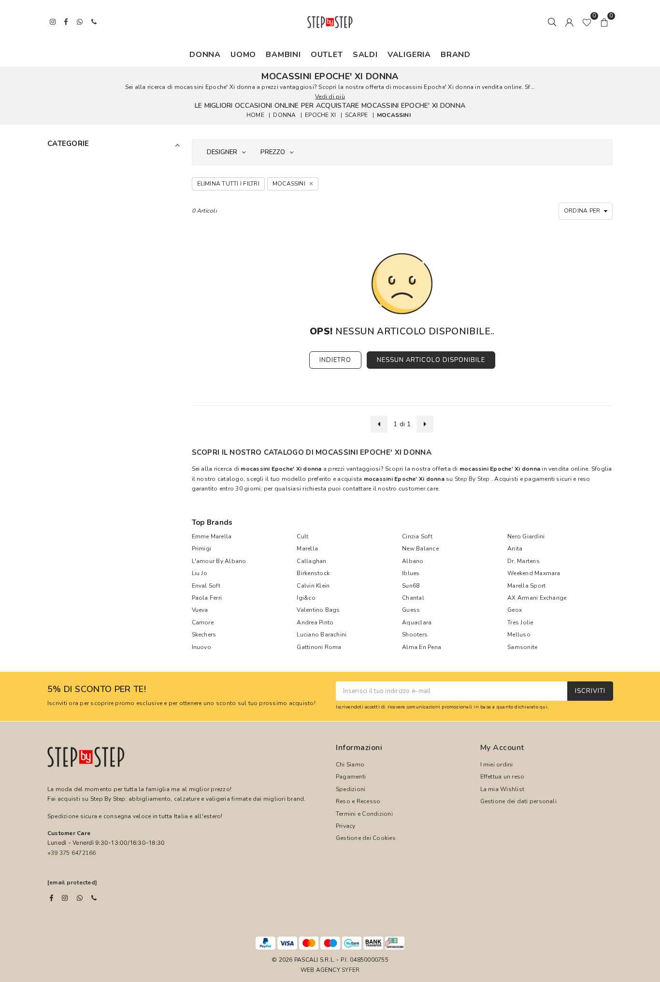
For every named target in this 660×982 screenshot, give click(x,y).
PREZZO (272, 152)
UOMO (243, 54)
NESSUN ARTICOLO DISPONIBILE (431, 360)
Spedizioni (350, 789)
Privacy (346, 826)
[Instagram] (64, 898)
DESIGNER (222, 152)
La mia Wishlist (502, 789)
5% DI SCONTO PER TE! (96, 689)
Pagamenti (351, 776)
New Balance (420, 548)
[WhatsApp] (79, 898)
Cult (302, 536)
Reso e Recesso (358, 801)
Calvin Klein (313, 586)
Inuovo (201, 647)
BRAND (456, 54)
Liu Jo (199, 573)
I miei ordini (496, 764)
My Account (502, 747)
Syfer (350, 970)
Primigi (202, 548)
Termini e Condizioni (364, 814)
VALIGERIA (409, 54)
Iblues (410, 573)
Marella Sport (526, 586)
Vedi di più (330, 97)
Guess (411, 610)
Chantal (413, 598)
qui (543, 706)
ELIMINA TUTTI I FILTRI (228, 184)
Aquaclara (416, 622)
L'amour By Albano (219, 561)
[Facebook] (51, 898)
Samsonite (522, 647)
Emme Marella (212, 536)
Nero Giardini (526, 536)
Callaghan (311, 561)
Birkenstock (313, 573)
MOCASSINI (394, 115)
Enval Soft (206, 586)
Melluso (519, 634)
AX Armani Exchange (536, 598)
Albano (412, 561)
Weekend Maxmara (533, 573)
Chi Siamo (350, 764)
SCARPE (356, 115)
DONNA (205, 54)
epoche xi (320, 115)
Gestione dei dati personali (518, 801)
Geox (514, 610)
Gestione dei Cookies (366, 838)
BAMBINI (283, 54)
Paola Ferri (207, 598)
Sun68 (410, 586)
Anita (514, 548)
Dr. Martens (523, 561)
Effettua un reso (502, 776)
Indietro (335, 360)
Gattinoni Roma (319, 647)
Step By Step (472, 479)
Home (255, 115)
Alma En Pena (421, 647)
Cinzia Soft (417, 536)
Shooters (415, 634)
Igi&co (306, 598)
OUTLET (327, 54)
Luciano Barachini (321, 634)
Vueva (200, 610)
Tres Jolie (520, 622)
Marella (307, 548)
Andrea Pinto (315, 622)
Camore (203, 622)
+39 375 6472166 (71, 853)
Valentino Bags (318, 610)
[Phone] (94, 898)
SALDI (365, 54)
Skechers (204, 634)
